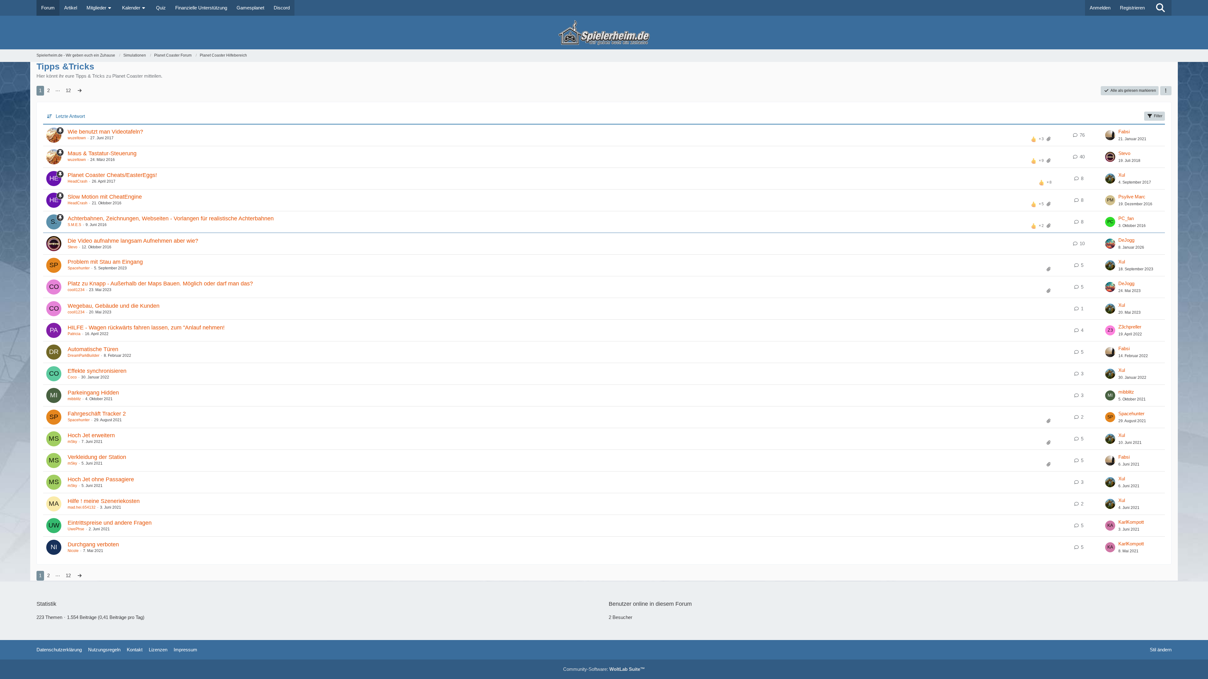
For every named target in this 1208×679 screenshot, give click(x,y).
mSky (72, 441)
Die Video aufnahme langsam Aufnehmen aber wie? (133, 241)
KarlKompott (1131, 522)
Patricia (74, 334)
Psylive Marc (1131, 196)
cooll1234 (76, 290)
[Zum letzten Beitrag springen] (1110, 135)
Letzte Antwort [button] (70, 116)
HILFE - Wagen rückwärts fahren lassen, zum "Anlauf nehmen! (146, 327)
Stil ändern (1161, 649)
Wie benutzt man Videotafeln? (105, 132)
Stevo (1124, 153)
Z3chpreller (1129, 326)
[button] (1166, 91)
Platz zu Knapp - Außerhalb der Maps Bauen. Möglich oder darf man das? (160, 283)
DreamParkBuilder (83, 355)
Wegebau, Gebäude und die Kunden (113, 306)
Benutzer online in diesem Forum (650, 604)
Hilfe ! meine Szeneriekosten (104, 501)
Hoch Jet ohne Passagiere (101, 479)
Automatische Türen (93, 349)
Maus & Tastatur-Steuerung (102, 153)
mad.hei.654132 (82, 507)
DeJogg (1126, 240)
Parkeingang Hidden (93, 392)
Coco (72, 377)
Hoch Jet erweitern (91, 435)
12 (68, 90)
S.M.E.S (74, 225)
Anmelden (1100, 7)
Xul (1121, 175)
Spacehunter (79, 268)
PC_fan (1126, 218)
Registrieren (1132, 7)
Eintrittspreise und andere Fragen (110, 523)
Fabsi (1124, 131)
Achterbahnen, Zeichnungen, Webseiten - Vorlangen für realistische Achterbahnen (171, 218)
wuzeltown (77, 138)
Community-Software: (604, 669)
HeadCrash (77, 181)
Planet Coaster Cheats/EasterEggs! (112, 175)
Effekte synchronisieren (97, 371)
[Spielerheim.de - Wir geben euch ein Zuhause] (604, 32)
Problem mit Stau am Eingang (105, 262)
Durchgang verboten (93, 544)
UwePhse (76, 529)
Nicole (73, 551)
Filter (1158, 116)
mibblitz (74, 399)
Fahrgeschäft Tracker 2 (97, 414)
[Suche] (1160, 8)
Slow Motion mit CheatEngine (105, 197)
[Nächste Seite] (79, 90)
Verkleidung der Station (97, 457)
